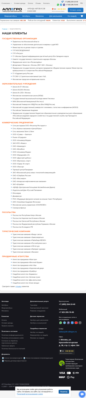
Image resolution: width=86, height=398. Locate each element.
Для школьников (55, 16)
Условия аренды (19, 3)
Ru (81, 3)
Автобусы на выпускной (38, 323)
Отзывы (38, 3)
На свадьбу (72, 16)
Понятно (63, 392)
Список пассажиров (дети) (13, 358)
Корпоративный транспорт (39, 308)
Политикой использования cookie (30, 394)
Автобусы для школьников (39, 320)
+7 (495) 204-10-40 (71, 2)
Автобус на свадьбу (37, 332)
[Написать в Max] (64, 4)
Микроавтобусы (10, 16)
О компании (6, 3)
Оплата (30, 3)
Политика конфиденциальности (12, 335)
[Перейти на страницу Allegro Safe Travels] (62, 363)
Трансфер (33, 305)
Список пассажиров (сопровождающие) (39, 358)
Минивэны (40, 16)
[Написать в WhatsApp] (58, 5)
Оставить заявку (75, 10)
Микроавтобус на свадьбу (39, 335)
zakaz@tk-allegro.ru (68, 332)
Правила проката (7, 326)
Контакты (46, 3)
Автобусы (26, 16)
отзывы (18, 286)
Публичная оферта (8, 346)
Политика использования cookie (13, 338)
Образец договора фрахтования (15, 361)
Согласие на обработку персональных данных (10, 342)
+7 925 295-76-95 (72, 5)
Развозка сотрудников (37, 311)
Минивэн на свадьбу (37, 338)
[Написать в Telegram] (61, 4)
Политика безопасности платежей (13, 348)
